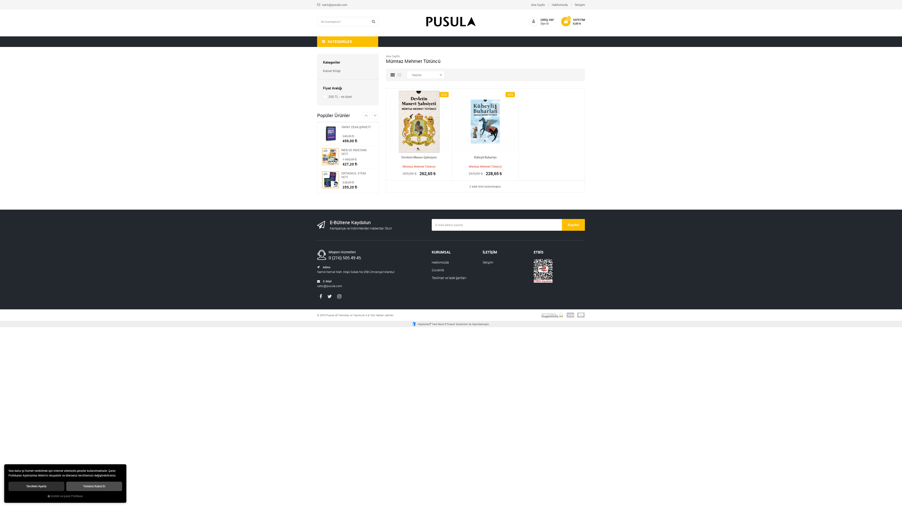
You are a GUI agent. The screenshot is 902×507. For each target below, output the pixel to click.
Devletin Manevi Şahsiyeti (419, 157)
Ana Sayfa (538, 5)
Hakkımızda (560, 5)
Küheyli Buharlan (485, 157)
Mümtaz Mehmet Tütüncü (419, 166)
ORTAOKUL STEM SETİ (353, 175)
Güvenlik (438, 270)
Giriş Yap (547, 20)
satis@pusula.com (334, 5)
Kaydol (573, 224)
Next (366, 115)
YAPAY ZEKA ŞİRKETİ (356, 127)
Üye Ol (544, 23)
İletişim (580, 5)
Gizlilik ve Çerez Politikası (67, 496)
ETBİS (539, 252)
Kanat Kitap (332, 71)
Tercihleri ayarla (36, 486)
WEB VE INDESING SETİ (354, 152)
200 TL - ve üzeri (340, 96)
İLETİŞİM (490, 252)
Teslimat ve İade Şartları (449, 278)
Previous (375, 115)
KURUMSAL (441, 252)
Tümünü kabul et (94, 486)
